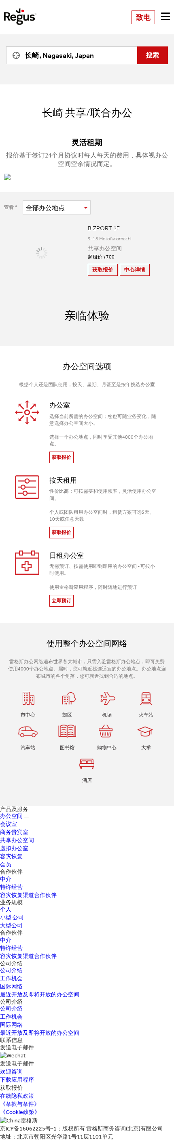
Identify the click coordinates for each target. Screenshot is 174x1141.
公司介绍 (11, 970)
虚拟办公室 (14, 848)
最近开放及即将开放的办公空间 (39, 994)
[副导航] (26, 817)
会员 (5, 864)
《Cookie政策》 (20, 1112)
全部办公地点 (45, 208)
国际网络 (11, 986)
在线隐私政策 (17, 1096)
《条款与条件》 (20, 1104)
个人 (5, 909)
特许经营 (11, 887)
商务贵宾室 (14, 832)
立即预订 (61, 600)
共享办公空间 (17, 840)
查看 (9, 207)
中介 (5, 879)
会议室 (8, 824)
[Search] (14, 55)
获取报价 (102, 270)
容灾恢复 (11, 856)
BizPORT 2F (104, 228)
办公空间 (11, 816)
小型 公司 (12, 917)
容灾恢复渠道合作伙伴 (28, 895)
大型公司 (11, 925)
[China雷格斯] (20, 10)
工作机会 (11, 978)
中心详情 (134, 270)
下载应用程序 (17, 1079)
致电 (143, 17)
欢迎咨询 (11, 1071)
